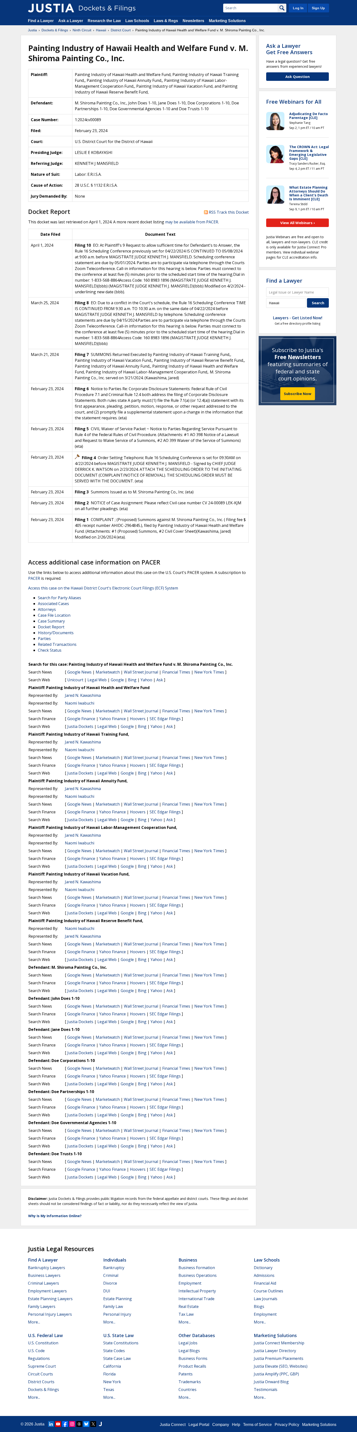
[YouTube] (58, 1424)
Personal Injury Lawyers (50, 1314)
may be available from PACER (191, 222)
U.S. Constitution (43, 1343)
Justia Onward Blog (271, 1381)
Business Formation (196, 1267)
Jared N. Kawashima (83, 695)
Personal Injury (117, 1314)
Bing (132, 679)
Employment (189, 1283)
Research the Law (104, 21)
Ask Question (297, 76)
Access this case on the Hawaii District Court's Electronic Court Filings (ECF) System (103, 588)
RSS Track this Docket (228, 212)
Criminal (110, 1275)
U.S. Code (36, 1350)
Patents (185, 1374)
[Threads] (79, 1424)
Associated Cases (53, 603)
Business (187, 1260)
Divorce (110, 1283)
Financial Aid (265, 1283)
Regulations (39, 1358)
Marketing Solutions (227, 21)
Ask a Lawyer (71, 21)
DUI (106, 1291)
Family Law (113, 1306)
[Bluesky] (86, 1424)
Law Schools (137, 21)
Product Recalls (192, 1366)
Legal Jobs (187, 1343)
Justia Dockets (80, 726)
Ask (159, 679)
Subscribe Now (297, 393)
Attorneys (47, 609)
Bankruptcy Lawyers (46, 1267)
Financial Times (176, 672)
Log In (298, 8)
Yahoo (146, 679)
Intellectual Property (197, 1291)
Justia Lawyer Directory (275, 1350)
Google (117, 679)
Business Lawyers (44, 1275)
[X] (93, 1424)
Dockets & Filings (43, 1389)
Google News (79, 672)
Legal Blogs (189, 1350)
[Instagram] (72, 1424)
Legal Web (97, 679)
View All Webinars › (297, 222)
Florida (109, 1374)
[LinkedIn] (51, 1424)
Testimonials (265, 1389)
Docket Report (51, 627)
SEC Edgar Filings (165, 718)
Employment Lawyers (47, 1291)
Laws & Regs (166, 21)
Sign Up (318, 8)
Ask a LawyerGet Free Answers (289, 49)
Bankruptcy (113, 1267)
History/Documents (56, 632)
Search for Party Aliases (59, 597)
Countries (187, 1389)
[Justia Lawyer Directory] (100, 1424)
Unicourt (75, 679)
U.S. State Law (118, 1335)
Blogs (259, 1306)
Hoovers (137, 718)
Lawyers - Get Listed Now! (297, 317)
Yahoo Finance (112, 718)
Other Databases (196, 1335)
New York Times (209, 672)
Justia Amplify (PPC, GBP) (276, 1374)
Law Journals (265, 1298)
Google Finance (81, 718)
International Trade (196, 1298)
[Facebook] (65, 1424)
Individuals (114, 1260)
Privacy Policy (287, 1425)
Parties (44, 638)
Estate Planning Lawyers (50, 1298)
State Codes (114, 1350)
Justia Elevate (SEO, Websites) (280, 1366)
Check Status (49, 650)
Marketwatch (108, 672)
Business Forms (192, 1358)
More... (34, 1322)
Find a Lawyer (41, 21)
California (112, 1366)
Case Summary (51, 621)
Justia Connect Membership (279, 1343)
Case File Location (54, 615)
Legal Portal (198, 1425)
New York (112, 1381)
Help (236, 1425)
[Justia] (51, 8)
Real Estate (188, 1306)
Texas (108, 1389)
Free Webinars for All (293, 101)
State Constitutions (120, 1343)
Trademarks (189, 1381)
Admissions (264, 1275)
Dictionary (263, 1267)
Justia (39, 1424)
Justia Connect (173, 1425)
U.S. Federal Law (45, 1335)
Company (220, 1425)
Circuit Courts (40, 1374)
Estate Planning (117, 1298)
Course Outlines (268, 1291)
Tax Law (186, 1314)
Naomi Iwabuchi (79, 703)
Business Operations (197, 1275)
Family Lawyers (41, 1306)
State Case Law (117, 1358)
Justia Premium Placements (278, 1358)
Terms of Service (257, 1425)
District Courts (41, 1381)
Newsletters (193, 21)
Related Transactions (57, 644)
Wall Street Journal (141, 672)
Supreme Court (42, 1366)
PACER (34, 578)
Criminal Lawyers (43, 1283)
